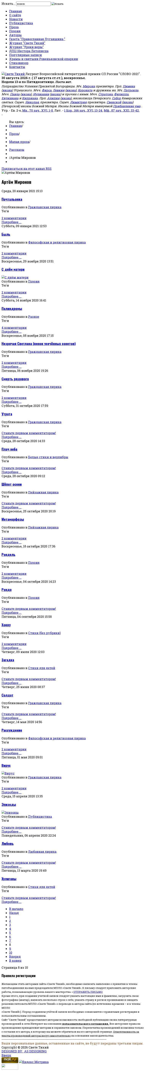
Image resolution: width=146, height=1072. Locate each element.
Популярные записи (25, 55)
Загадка (8, 659)
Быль (6, 234)
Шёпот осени (12, 484)
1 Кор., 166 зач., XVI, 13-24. (83, 110)
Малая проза (19, 142)
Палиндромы (12, 308)
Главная (15, 11)
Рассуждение (12, 730)
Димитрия (78, 102)
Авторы (15, 35)
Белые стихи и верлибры (48, 457)
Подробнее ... (11, 222)
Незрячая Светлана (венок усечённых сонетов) (39, 343)
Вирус (6, 765)
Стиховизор (18, 63)
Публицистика (21, 23)
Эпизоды (9, 804)
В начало (16, 909)
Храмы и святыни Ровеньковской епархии (43, 59)
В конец (15, 960)
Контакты (17, 67)
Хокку (6, 624)
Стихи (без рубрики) (44, 633)
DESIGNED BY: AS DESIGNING (24, 1051)
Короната (85, 90)
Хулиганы (9, 878)
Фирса (47, 90)
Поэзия (15, 31)
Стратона (105, 94)
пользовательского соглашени (84, 1023)
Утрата (7, 413)
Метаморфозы (13, 519)
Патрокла (131, 90)
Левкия (58, 90)
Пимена (129, 86)
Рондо (7, 589)
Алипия (53, 98)
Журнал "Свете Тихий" (27, 43)
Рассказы (16, 150)
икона (7, 90)
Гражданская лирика (44, 207)
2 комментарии (14, 218)
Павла (15, 94)
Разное (33, 317)
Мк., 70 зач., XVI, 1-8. (38, 110)
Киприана (30, 98)
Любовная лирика (42, 852)
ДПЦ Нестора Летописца (28, 51)
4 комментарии (14, 328)
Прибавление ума (126, 106)
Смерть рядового (15, 378)
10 (10, 953)
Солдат (7, 695)
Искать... (8, 3)
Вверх (6, 1055)
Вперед (15, 956)
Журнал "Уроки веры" (26, 47)
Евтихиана (10, 98)
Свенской (114, 102)
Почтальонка (12, 199)
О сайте (15, 15)
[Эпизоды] (10, 812)
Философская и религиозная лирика (57, 242)
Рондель (8, 554)
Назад (14, 913)
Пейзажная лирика (43, 492)
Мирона (89, 86)
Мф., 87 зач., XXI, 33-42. (122, 110)
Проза (14, 27)
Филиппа (121, 94)
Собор (116, 98)
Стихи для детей (41, 668)
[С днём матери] (15, 277)
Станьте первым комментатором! (29, 433)
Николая (32, 102)
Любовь (8, 843)
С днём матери (13, 269)
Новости (16, 19)
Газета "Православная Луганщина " (37, 39)
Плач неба (9, 449)
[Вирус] (8, 773)
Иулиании (41, 94)
